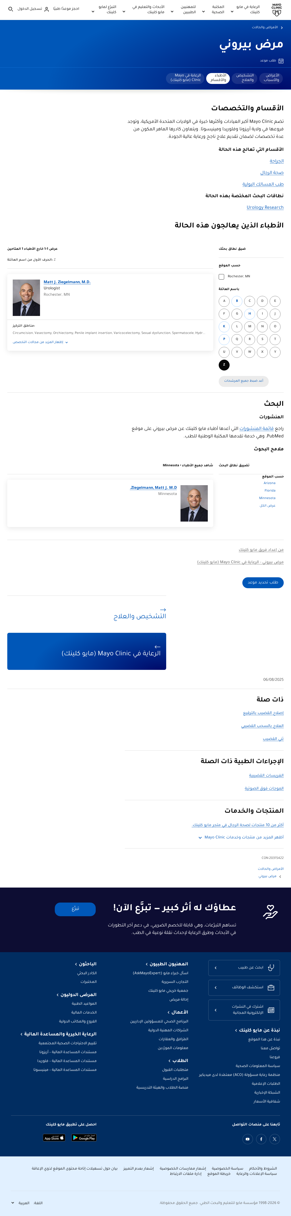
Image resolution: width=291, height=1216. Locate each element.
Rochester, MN (239, 277)
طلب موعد (268, 61)
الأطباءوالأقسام (218, 78)
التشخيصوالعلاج (245, 78)
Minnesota (267, 498)
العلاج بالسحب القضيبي (262, 726)
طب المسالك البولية (263, 184)
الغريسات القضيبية (266, 776)
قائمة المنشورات (256, 429)
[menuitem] (271, 78)
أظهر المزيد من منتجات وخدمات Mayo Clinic (244, 838)
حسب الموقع (229, 266)
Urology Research (265, 208)
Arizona (270, 483)
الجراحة (277, 161)
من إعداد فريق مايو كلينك (261, 550)
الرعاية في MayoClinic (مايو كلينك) (186, 78)
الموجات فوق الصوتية (264, 789)
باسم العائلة (229, 289)
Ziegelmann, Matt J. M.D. (153, 488)
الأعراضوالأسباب (271, 78)
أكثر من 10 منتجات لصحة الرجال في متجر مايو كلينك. (238, 825)
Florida (270, 491)
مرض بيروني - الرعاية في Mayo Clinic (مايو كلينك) (240, 562)
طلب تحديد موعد (263, 583)
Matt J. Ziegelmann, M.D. (67, 282)
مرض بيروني (251, 46)
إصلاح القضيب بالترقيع (263, 713)
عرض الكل (268, 506)
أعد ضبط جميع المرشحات (243, 381)
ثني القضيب (273, 739)
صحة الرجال (272, 173)
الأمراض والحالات (265, 28)
